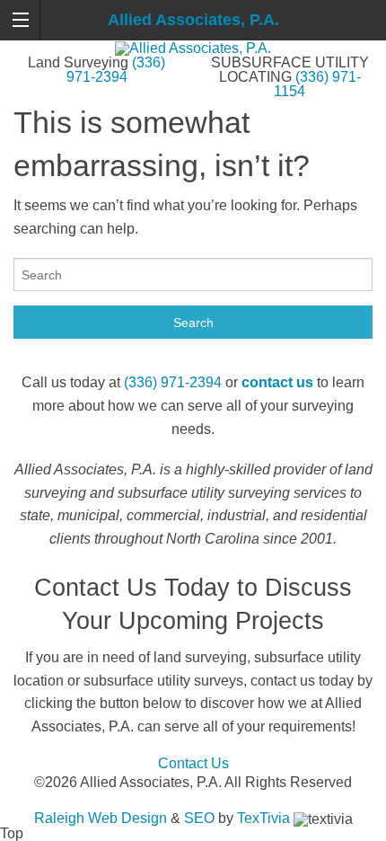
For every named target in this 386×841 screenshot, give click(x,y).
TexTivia (263, 818)
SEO (199, 818)
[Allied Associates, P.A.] (193, 47)
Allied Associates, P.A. (193, 20)
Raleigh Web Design (100, 818)
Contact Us (193, 763)
